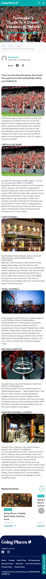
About (3, 560)
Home (3, 46)
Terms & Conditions (33, 563)
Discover (11, 46)
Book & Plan (21, 560)
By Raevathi (13, 57)
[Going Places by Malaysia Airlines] (9, 3)
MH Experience (34, 560)
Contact (12, 560)
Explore (19, 46)
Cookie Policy (19, 567)
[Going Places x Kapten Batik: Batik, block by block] (17, 500)
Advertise (19, 563)
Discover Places (7, 563)
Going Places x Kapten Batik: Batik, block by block (15, 516)
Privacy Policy (6, 567)
